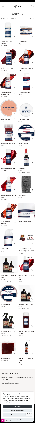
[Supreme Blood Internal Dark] (9, 81)
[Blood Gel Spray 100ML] (9, 320)
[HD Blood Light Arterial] (9, 210)
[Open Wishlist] (2, 420)
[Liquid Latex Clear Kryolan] (9, 30)
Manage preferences (17, 415)
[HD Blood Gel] (9, 237)
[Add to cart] (32, 36)
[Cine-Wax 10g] (9, 108)
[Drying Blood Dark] (9, 57)
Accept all (17, 406)
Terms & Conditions (17, 420)
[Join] (32, 382)
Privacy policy (7, 420)
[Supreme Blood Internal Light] (9, 184)
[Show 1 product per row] (30, 18)
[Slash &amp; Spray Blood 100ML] (9, 264)
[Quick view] (14, 353)
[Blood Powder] (9, 293)
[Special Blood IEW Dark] (9, 157)
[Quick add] (14, 36)
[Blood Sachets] (9, 347)
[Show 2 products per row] (33, 18)
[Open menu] (4, 6)
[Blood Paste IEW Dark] (9, 132)
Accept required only (17, 410)
